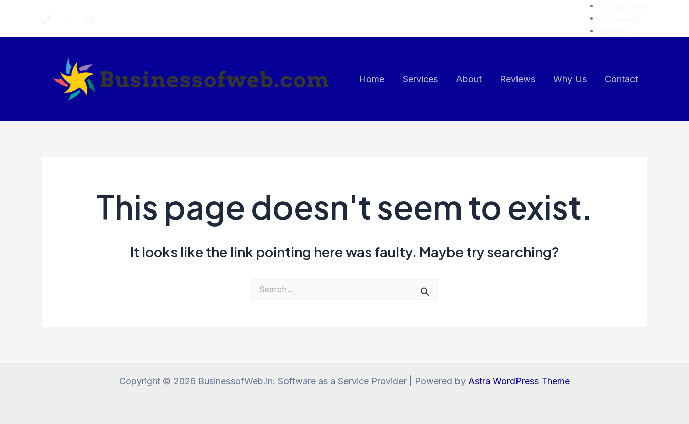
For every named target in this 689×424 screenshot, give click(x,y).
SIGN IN (612, 31)
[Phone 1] (46, 19)
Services (420, 79)
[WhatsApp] (68, 19)
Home (371, 79)
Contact (621, 79)
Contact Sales (623, 6)
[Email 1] (89, 19)
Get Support (620, 18)
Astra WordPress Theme (519, 381)
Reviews (517, 79)
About (469, 79)
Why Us (570, 79)
